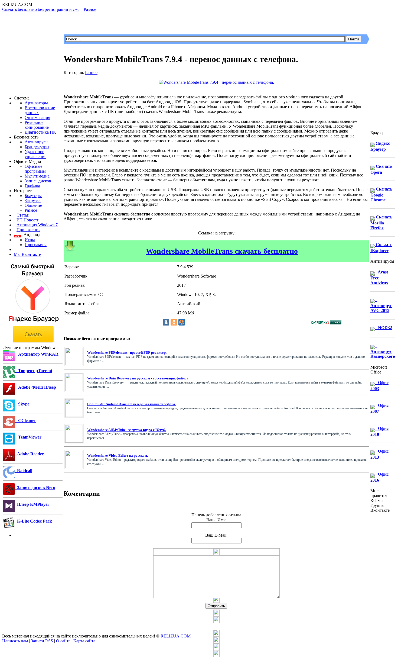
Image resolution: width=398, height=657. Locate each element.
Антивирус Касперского (382, 351)
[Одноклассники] (174, 322)
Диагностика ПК (40, 132)
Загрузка (33, 200)
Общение (33, 205)
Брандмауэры (37, 146)
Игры (30, 239)
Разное (31, 210)
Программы (36, 244)
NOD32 (383, 327)
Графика (32, 185)
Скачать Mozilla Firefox (381, 222)
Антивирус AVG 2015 (381, 305)
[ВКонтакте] (166, 322)
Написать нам (15, 641)
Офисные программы (35, 168)
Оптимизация (37, 117)
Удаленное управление (35, 154)
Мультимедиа (37, 176)
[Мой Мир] (181, 322)
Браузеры (33, 195)
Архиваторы (36, 103)
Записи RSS (42, 641)
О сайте (63, 641)
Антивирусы (36, 142)
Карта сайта (84, 641)
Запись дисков (38, 181)
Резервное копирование (37, 125)
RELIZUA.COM (176, 636)
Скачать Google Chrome (381, 194)
